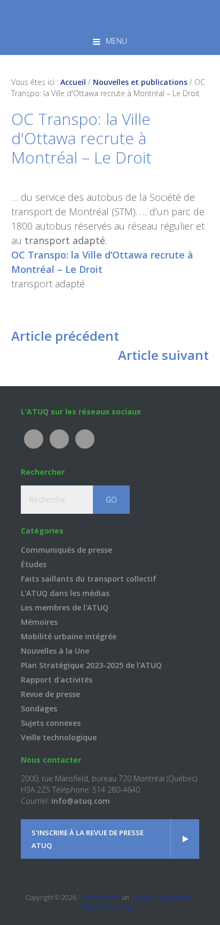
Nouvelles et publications (140, 82)
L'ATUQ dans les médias (65, 593)
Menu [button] (116, 41)
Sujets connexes (51, 723)
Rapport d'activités (56, 680)
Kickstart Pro (101, 897)
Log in (129, 907)
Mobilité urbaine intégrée (68, 636)
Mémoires (39, 622)
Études (33, 564)
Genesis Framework (161, 897)
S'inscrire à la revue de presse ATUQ (88, 839)
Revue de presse (50, 694)
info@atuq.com (80, 801)
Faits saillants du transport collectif (88, 579)
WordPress (98, 907)
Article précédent (65, 335)
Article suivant (163, 355)
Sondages (39, 708)
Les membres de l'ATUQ (64, 607)
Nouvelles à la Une (55, 651)
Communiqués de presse (66, 550)
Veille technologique (59, 737)
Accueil (73, 82)
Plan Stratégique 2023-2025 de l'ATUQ (91, 665)
